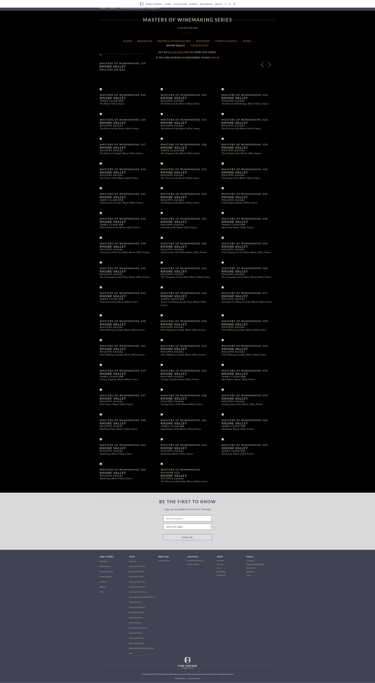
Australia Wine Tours (137, 571)
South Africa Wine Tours (138, 628)
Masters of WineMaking (255, 564)
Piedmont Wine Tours (137, 607)
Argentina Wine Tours (137, 566)
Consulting (221, 572)
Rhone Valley (175, 45)
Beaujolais (145, 41)
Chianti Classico (226, 41)
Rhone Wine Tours (136, 617)
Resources (206, 4)
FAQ (101, 592)
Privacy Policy (180, 678)
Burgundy (203, 41)
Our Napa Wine (164, 561)
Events (194, 4)
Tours (167, 4)
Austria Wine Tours (136, 576)
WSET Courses (105, 566)
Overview (103, 561)
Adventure (250, 572)
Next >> (270, 65)
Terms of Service (194, 678)
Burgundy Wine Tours (137, 587)
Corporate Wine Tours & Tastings (141, 648)
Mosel (247, 41)
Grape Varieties (193, 564)
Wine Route (250, 568)
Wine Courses (154, 4)
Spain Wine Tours (135, 633)
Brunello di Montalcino (174, 41)
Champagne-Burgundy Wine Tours (142, 597)
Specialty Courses (106, 571)
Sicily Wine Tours (135, 623)
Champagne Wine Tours (138, 592)
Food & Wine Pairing (195, 561)
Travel (248, 575)
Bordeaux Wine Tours (137, 582)
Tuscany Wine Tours (136, 638)
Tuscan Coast (199, 45)
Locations (103, 582)
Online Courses (105, 576)
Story (219, 568)
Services (220, 564)
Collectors (180, 4)
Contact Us (221, 575)
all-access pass (179, 52)
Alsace (127, 41)
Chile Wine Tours (135, 602)
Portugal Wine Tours (137, 612)
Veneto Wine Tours (136, 643)
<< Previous (262, 65)
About (218, 4)
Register (103, 587)
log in (215, 57)
